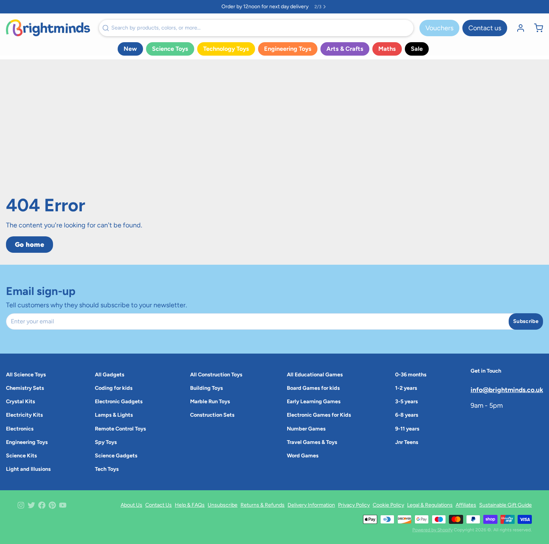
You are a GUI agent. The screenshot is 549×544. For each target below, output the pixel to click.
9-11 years (407, 428)
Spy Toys (106, 442)
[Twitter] (31, 505)
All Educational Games (315, 374)
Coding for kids (114, 388)
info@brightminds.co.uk (507, 390)
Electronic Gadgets (119, 401)
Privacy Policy (354, 505)
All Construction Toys (216, 374)
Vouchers (439, 28)
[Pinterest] (52, 505)
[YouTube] (62, 505)
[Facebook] (42, 505)
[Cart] (535, 28)
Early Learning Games (314, 401)
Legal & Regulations (430, 505)
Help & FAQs (190, 505)
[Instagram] (21, 505)
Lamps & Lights (114, 414)
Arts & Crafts (344, 48)
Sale (417, 48)
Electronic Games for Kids (319, 414)
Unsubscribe (223, 505)
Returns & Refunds (263, 505)
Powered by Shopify (432, 529)
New (130, 48)
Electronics (20, 428)
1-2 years (406, 388)
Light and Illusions (28, 469)
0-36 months (411, 374)
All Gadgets (109, 374)
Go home (29, 244)
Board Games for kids (313, 388)
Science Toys (170, 48)
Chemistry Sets (25, 388)
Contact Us (158, 505)
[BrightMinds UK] (48, 27)
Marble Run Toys (210, 401)
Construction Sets (212, 414)
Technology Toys (226, 48)
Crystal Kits (20, 401)
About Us (131, 505)
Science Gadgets (116, 455)
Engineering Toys (287, 48)
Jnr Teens (406, 442)
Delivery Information (311, 505)
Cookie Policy (388, 505)
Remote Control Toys (120, 428)
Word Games (303, 455)
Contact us (484, 28)
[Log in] (517, 28)
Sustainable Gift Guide (505, 505)
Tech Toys (107, 469)
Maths (387, 48)
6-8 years (406, 414)
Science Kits (21, 455)
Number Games (306, 428)
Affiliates (466, 505)
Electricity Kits (24, 414)
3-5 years (406, 401)
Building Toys (206, 388)
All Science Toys (26, 374)
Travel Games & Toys (312, 442)
